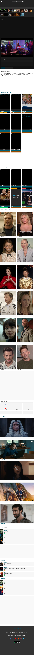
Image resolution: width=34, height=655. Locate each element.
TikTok (20, 639)
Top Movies (3, 560)
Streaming (13, 632)
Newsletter (21, 639)
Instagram (28, 405)
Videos (24, 632)
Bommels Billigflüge (3, 129)
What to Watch (21, 632)
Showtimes (16, 632)
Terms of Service (19, 635)
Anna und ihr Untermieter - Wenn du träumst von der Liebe (16, 149)
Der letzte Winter (3, 149)
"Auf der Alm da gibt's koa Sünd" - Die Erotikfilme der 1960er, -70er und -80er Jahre (27, 129)
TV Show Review (6, 531)
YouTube (6, 409)
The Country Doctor (13, 185)
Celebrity (2, 19)
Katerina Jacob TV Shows (5, 167)
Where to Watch (2, 111)
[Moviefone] (6, 1)
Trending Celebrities (4, 209)
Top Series (3, 578)
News (26, 632)
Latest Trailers (3, 416)
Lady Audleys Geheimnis (25, 205)
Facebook (6, 405)
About (9, 635)
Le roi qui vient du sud (3, 205)
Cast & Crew (12, 112)
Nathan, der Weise (13, 129)
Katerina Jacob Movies (5, 92)
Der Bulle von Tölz (3, 185)
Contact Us (11, 635)
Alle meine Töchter (24, 185)
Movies (7, 632)
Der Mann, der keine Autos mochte (15, 205)
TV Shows (10, 632)
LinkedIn (17, 409)
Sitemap (15, 635)
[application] (17, 47)
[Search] (23, 1)
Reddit (28, 409)
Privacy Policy (23, 635)
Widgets (23, 639)
